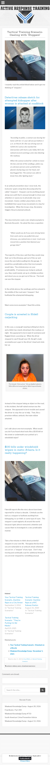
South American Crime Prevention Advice (21, 717)
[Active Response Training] (25, 15)
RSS (47, 2)
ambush (9, 666)
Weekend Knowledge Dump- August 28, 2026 (23, 706)
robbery (14, 666)
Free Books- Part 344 (13, 710)
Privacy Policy (25, 761)
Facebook (40, 2)
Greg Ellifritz (27, 659)
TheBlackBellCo (25, 758)
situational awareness (28, 666)
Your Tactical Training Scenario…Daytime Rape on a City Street (14, 600)
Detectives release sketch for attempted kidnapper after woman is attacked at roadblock (24, 100)
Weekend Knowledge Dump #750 (18, 714)
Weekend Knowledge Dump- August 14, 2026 (23, 721)
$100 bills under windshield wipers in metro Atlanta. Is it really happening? (22, 450)
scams (19, 666)
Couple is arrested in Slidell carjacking (21, 316)
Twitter (43, 2)
